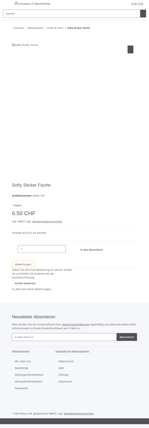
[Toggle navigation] (7, 4)
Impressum (65, 381)
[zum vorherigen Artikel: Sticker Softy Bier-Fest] (99, 29)
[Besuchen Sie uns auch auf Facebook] (15, 398)
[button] (119, 4)
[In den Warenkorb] (15, 41)
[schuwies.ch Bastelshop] (32, 3)
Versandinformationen (28, 381)
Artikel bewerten (25, 283)
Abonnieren (127, 337)
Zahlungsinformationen (29, 374)
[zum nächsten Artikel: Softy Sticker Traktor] (93, 29)
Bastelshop (21, 368)
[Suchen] (143, 13)
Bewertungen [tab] (23, 264)
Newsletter (21, 388)
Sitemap (64, 374)
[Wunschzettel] (125, 4)
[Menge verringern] (15, 249)
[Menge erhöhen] (69, 249)
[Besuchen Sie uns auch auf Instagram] (15, 407)
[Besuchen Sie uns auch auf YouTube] (15, 402)
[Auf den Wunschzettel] (130, 49)
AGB (61, 368)
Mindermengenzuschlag (47, 221)
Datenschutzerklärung (75, 324)
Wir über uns (23, 361)
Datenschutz (66, 361)
